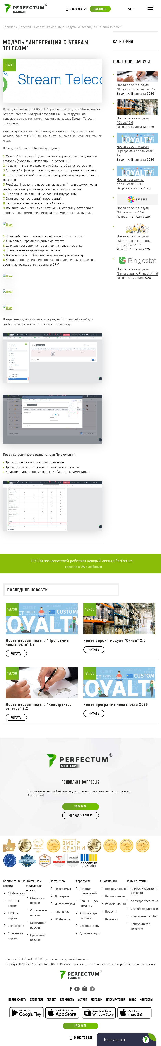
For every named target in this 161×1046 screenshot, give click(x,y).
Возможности (17, 1000)
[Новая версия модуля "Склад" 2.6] (137, 114)
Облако (51, 1000)
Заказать (100, 9)
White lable (62, 919)
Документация (90, 933)
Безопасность (89, 925)
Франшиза (62, 911)
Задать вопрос (83, 815)
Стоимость (67, 1000)
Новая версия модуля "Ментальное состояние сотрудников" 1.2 (134, 240)
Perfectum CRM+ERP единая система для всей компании (54, 959)
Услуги (82, 1000)
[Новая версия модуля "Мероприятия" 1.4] (137, 203)
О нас (132, 1000)
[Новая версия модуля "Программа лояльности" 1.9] (137, 142)
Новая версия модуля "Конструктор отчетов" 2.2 (39, 706)
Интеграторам (65, 904)
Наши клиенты (115, 896)
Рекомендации (115, 904)
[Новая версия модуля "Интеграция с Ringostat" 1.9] (137, 265)
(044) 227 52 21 (140, 888)
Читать (16, 653)
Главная (11, 959)
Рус (129, 9)
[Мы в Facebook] (71, 988)
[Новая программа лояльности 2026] (137, 175)
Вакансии (111, 919)
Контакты (146, 1000)
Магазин (96, 1000)
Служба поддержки (144, 908)
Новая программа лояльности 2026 (115, 704)
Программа (63, 888)
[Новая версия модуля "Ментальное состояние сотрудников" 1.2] (137, 232)
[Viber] (84, 988)
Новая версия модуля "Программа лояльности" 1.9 (135, 151)
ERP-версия (16, 925)
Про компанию (115, 888)
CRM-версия (16, 893)
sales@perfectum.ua (144, 901)
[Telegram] (92, 988)
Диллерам (62, 896)
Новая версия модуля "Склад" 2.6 (114, 640)
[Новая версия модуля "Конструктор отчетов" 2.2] (137, 80)
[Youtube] (77, 988)
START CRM (36, 1000)
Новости (111, 911)
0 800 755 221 (78, 9)
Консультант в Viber (144, 916)
